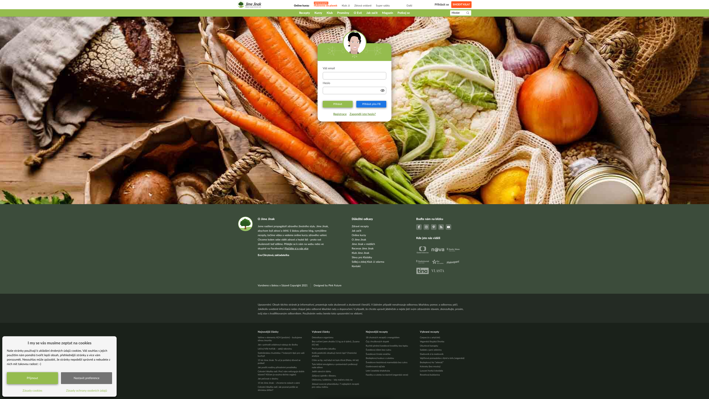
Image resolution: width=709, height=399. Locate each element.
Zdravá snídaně (362, 5)
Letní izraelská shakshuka (378, 371)
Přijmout (32, 378)
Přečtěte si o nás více (296, 248)
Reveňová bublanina (430, 375)
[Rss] (441, 227)
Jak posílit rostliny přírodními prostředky (277, 367)
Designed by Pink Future (327, 285)
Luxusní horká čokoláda (431, 371)
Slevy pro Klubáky (362, 257)
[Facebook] (419, 227)
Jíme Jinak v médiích (363, 244)
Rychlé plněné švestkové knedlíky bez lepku (387, 346)
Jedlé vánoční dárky (321, 371)
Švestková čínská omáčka (378, 354)
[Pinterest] (433, 227)
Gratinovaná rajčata (375, 366)
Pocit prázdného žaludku (324, 349)
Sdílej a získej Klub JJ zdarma (368, 262)
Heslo (326, 83)
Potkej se (404, 12)
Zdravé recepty (360, 226)
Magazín (387, 12)
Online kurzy (359, 235)
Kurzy (318, 12)
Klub (330, 12)
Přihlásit (337, 104)
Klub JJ (346, 5)
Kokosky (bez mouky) (430, 366)
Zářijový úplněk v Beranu (324, 376)
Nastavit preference (86, 378)
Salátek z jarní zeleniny (431, 350)
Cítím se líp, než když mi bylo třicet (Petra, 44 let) (335, 360)
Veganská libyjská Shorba (432, 341)
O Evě (358, 12)
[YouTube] (448, 227)
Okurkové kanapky (429, 346)
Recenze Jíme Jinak (363, 248)
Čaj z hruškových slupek (377, 341)
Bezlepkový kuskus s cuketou (380, 358)
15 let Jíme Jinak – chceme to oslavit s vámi (279, 383)
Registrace (340, 114)
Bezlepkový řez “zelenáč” (431, 362)
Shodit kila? (461, 4)
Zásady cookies (32, 390)
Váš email (329, 68)
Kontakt (356, 266)
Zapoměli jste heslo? (363, 114)
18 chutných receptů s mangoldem (383, 337)
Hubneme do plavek (325, 5)
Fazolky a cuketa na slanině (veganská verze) (387, 375)
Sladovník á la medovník (431, 354)
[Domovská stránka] (249, 5)
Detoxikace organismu (322, 337)
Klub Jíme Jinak (360, 253)
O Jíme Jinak (359, 239)
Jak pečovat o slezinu (268, 379)
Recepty (304, 12)
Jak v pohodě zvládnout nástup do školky (278, 345)
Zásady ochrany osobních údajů (86, 390)
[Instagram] (426, 227)
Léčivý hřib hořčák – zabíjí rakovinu (275, 349)
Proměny (343, 12)
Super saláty (383, 5)
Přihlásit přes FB (371, 104)
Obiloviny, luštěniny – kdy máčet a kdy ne (332, 380)
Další (409, 5)
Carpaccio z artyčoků (430, 337)
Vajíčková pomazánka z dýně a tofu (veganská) (442, 358)
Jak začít (372, 12)
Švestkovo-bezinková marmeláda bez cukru (386, 362)
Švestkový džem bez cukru (378, 350)
